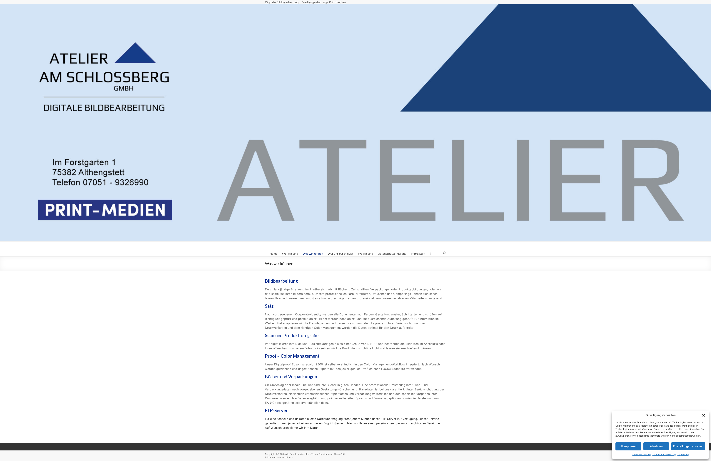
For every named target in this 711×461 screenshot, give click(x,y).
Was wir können (313, 253)
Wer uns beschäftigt (340, 253)
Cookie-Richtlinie (641, 454)
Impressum (683, 454)
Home (273, 253)
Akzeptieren (628, 446)
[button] (703, 415)
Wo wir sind (365, 253)
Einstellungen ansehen (688, 446)
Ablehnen (656, 446)
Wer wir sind (290, 253)
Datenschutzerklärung (664, 454)
